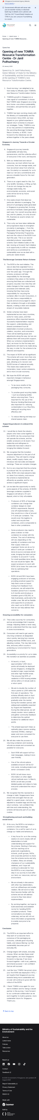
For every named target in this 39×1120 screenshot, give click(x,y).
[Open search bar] (30, 25)
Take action (6, 1048)
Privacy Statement (8, 1087)
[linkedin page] (3, 1064)
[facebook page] (9, 1064)
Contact (5, 1069)
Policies (5, 1044)
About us (5, 1037)
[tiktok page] (24, 1064)
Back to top (9, 1011)
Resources (6, 1051)
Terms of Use (7, 1091)
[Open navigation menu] (35, 25)
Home (4, 36)
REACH (4, 1094)
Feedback (5, 1072)
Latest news (13, 36)
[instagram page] (19, 1064)
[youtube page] (14, 1064)
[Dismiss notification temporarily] (35, 7)
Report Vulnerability (9, 1084)
